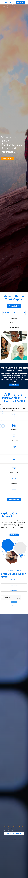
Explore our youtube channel (14, 833)
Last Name (14, 585)
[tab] (14, 312)
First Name (14, 579)
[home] (6, 2)
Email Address (14, 590)
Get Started (20, 2)
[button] (26, 2)
